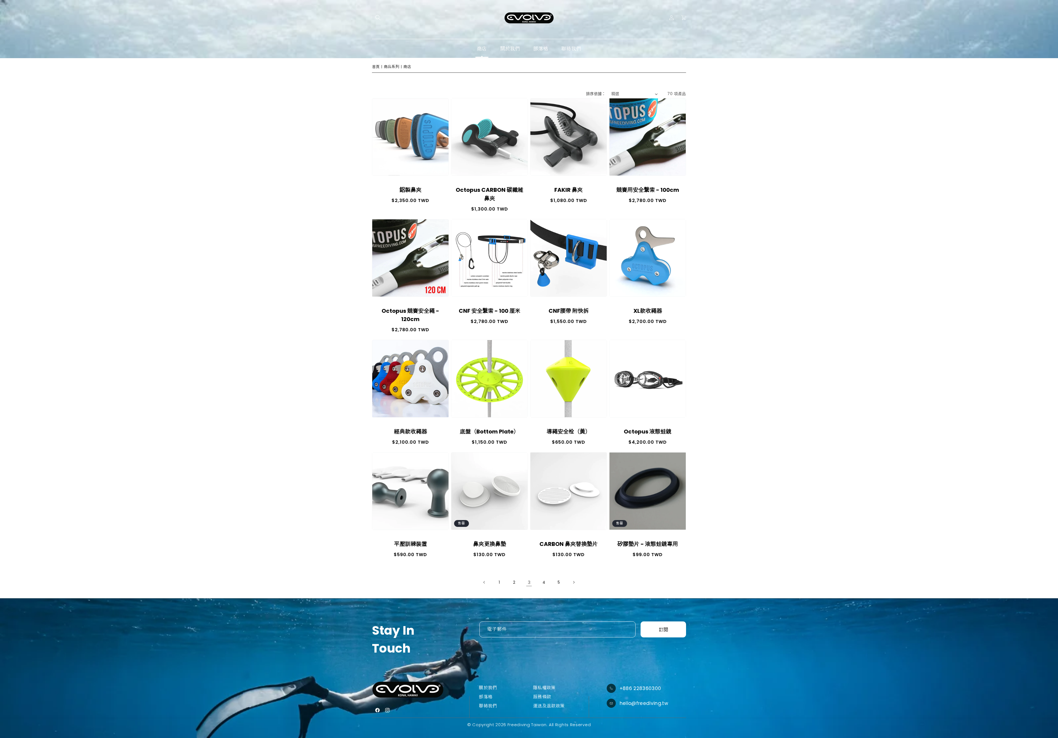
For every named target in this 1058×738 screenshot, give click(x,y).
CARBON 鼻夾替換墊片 (568, 544)
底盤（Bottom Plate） (489, 431)
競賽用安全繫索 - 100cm (647, 190)
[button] (378, 18)
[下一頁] (574, 582)
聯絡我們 (488, 706)
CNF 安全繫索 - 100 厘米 (489, 311)
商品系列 (391, 66)
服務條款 (542, 697)
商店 (407, 66)
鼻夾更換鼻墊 (489, 544)
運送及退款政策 (549, 706)
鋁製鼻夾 (411, 190)
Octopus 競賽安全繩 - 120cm (410, 315)
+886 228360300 (640, 688)
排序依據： (596, 93)
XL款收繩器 (647, 311)
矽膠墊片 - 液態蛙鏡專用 (647, 544)
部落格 (485, 697)
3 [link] (529, 582)
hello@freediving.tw (644, 703)
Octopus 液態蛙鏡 (647, 431)
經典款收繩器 (410, 431)
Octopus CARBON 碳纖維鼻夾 (489, 194)
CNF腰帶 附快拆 (569, 311)
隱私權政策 (544, 688)
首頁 (376, 66)
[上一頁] (484, 582)
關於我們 (488, 688)
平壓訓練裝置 (410, 544)
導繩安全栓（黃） (569, 431)
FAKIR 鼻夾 (568, 190)
